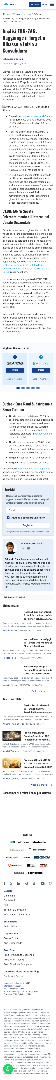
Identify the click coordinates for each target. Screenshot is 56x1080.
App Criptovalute (13, 942)
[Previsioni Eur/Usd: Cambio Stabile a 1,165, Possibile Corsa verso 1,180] (11, 740)
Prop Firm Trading (14, 959)
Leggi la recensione (15, 379)
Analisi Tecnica (13, 14)
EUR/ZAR (20, 597)
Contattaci (9, 900)
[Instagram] (50, 883)
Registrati (28, 525)
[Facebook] (4, 883)
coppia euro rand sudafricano (36, 116)
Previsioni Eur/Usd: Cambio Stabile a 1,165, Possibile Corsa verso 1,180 (37, 736)
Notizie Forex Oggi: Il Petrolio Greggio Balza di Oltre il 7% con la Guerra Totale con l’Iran (38, 670)
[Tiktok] (34, 884)
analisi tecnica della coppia (32, 468)
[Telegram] (26, 883)
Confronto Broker (13, 976)
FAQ (6, 905)
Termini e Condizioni (15, 909)
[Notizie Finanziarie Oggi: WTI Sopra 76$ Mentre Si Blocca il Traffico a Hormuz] (11, 639)
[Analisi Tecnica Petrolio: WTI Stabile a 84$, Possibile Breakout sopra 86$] (11, 705)
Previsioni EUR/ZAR (31, 14)
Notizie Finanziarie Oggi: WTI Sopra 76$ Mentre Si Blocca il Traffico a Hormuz (38, 643)
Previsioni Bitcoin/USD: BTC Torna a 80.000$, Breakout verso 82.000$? (38, 763)
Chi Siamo (9, 895)
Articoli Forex (11, 926)
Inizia (15, 369)
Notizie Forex (9, 630)
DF (3, 14)
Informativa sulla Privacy (17, 914)
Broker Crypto (11, 938)
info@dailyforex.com (12, 986)
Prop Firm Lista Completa (18, 964)
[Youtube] (42, 883)
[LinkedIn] (23, 548)
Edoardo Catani (33, 543)
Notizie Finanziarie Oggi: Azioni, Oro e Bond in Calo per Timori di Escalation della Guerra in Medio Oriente (38, 615)
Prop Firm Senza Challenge (19, 954)
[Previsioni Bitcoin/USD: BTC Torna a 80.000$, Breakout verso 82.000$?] (11, 767)
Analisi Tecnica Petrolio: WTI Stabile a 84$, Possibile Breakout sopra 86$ (38, 709)
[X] (11, 883)
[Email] (28, 548)
